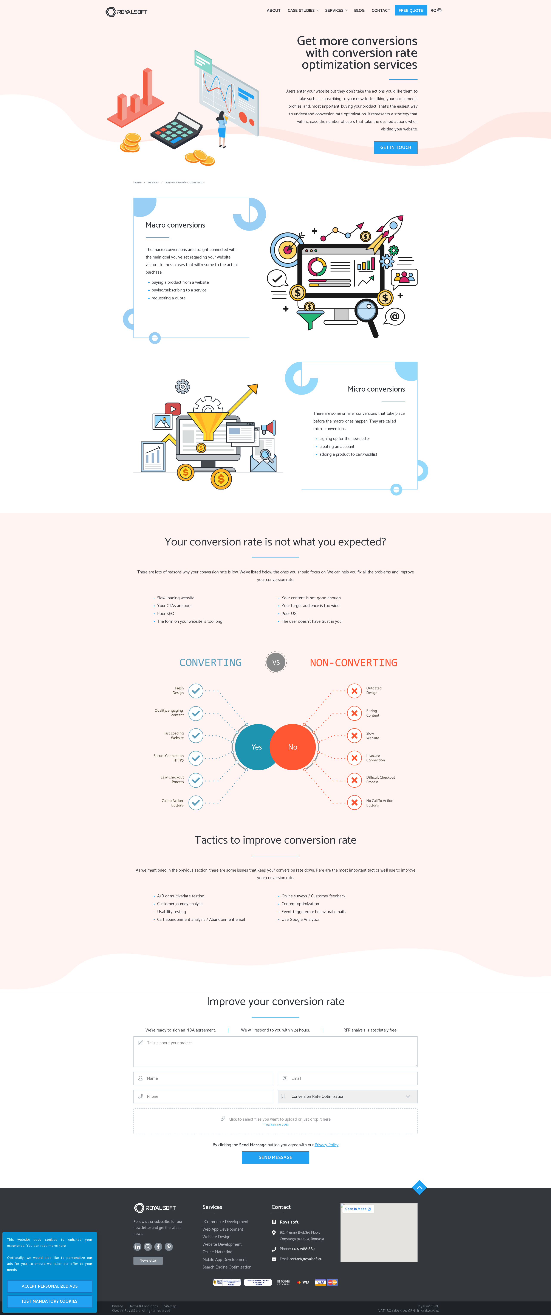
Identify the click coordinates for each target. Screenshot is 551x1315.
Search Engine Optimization (227, 1267)
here (62, 1246)
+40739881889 (303, 1249)
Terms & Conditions (143, 1306)
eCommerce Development (226, 1221)
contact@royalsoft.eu (305, 1259)
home (137, 182)
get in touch (395, 148)
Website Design (216, 1237)
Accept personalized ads (50, 1286)
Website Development (222, 1244)
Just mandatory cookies (49, 1301)
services (153, 182)
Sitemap (170, 1306)
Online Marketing (217, 1252)
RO (434, 10)
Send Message (275, 1158)
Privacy (117, 1306)
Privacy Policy (327, 1145)
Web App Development (223, 1229)
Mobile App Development (225, 1259)
